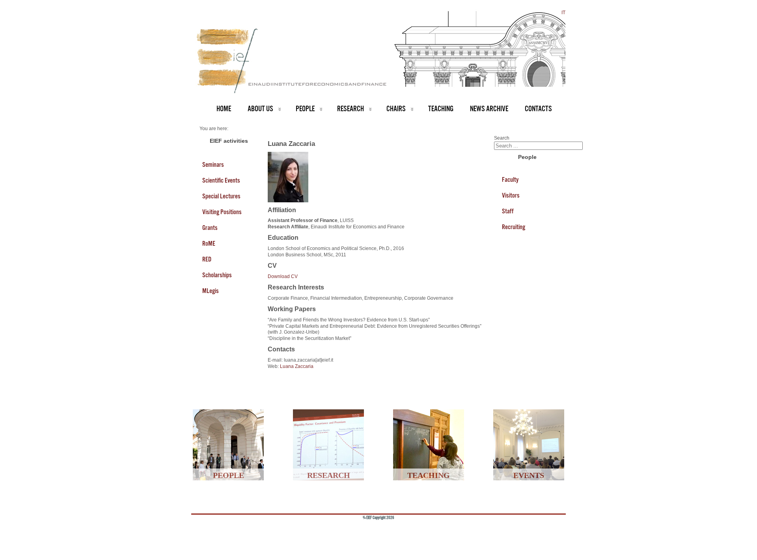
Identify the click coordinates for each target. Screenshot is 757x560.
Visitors (511, 195)
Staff (507, 211)
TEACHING (440, 109)
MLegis (210, 290)
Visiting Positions (222, 211)
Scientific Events (221, 180)
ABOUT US (260, 109)
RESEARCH (350, 109)
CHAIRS (396, 109)
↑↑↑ (546, 530)
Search (501, 138)
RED (206, 259)
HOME (223, 109)
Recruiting (513, 226)
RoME (208, 243)
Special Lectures (221, 196)
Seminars (213, 164)
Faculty (510, 179)
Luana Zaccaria (296, 366)
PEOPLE (305, 109)
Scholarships (217, 274)
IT (563, 12)
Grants (210, 227)
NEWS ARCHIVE (489, 109)
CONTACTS (538, 109)
